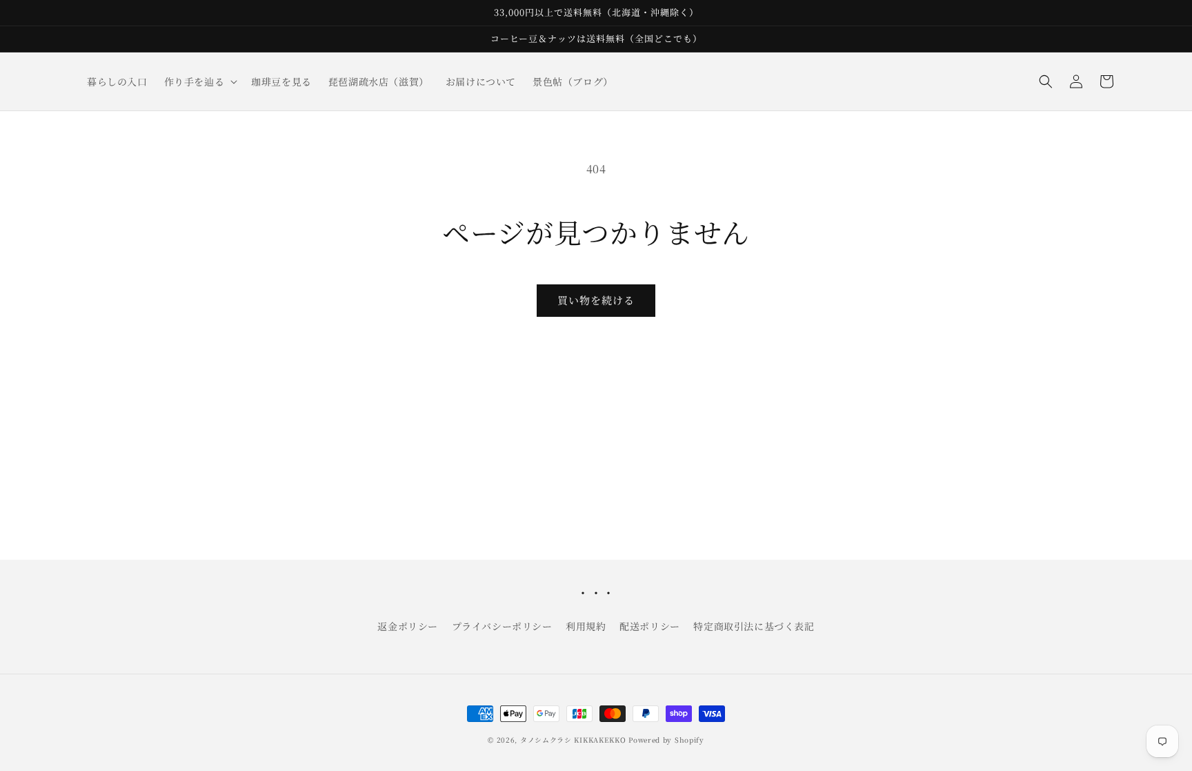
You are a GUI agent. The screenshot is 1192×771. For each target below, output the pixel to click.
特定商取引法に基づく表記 (753, 626)
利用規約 (586, 626)
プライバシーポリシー (502, 626)
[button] (200, 81)
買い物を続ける (596, 300)
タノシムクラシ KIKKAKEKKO (573, 739)
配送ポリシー (649, 626)
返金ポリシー (407, 626)
